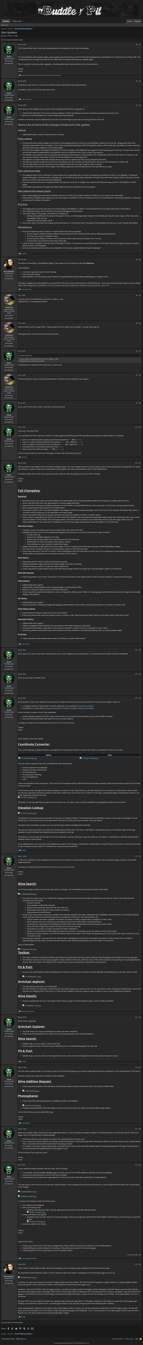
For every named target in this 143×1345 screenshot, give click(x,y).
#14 (139, 698)
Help (136, 1339)
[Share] (136, 44)
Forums (6, 21)
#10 (139, 427)
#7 (140, 351)
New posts (4, 25)
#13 (139, 674)
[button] (23, 21)
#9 (140, 403)
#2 (140, 81)
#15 (139, 856)
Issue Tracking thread (66, 723)
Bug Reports (90, 474)
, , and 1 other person (41, 75)
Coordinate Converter (85, 706)
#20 (139, 1264)
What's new (16, 21)
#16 (139, 1017)
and (23, 254)
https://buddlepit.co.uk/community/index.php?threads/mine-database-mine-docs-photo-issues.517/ (71, 285)
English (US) (22, 1339)
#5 (140, 295)
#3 (140, 105)
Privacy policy (128, 1339)
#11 (139, 463)
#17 (139, 1067)
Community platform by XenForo (71, 1343)
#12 (139, 650)
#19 (139, 1165)
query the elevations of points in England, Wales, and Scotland (70, 708)
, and (26, 99)
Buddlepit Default (9, 1339)
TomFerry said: (24, 355)
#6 (140, 323)
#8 (140, 375)
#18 (139, 1129)
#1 (140, 44)
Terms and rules (117, 1339)
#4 (140, 259)
